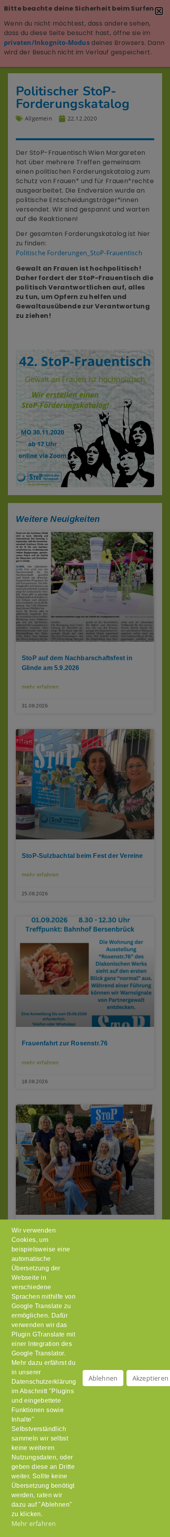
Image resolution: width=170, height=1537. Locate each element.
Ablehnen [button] (103, 1378)
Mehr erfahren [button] (33, 1523)
